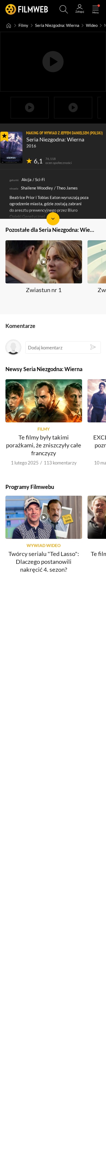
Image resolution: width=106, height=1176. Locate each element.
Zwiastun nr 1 (44, 289)
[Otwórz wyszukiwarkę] (63, 9)
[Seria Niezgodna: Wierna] (11, 147)
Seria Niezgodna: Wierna (57, 25)
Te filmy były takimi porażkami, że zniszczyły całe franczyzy (43, 445)
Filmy (23, 25)
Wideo (92, 25)
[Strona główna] (8, 25)
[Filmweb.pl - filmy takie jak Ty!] (26, 9)
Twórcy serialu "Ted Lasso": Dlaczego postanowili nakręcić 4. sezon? (43, 561)
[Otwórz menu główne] (95, 9)
